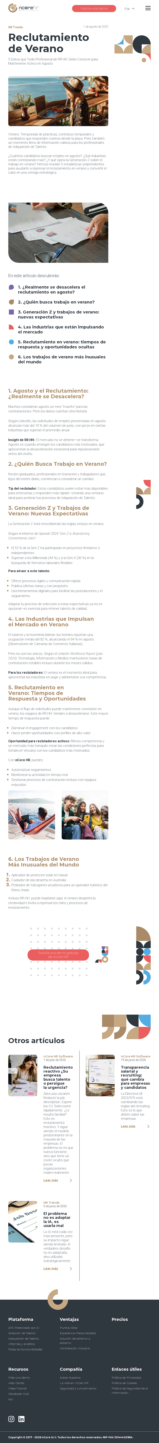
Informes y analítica (21, 1344)
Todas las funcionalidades (25, 1349)
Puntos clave (68, 1328)
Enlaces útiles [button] (127, 1369)
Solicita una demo (94, 8)
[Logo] (23, 11)
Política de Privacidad (126, 1377)
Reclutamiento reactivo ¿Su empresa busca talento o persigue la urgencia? (58, 1077)
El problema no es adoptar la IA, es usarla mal (57, 1219)
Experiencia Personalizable (78, 1333)
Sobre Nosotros (70, 1377)
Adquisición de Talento (23, 1338)
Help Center (16, 1383)
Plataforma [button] (20, 1319)
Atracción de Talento (22, 1333)
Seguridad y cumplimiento (78, 1388)
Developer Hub (18, 1394)
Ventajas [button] (69, 1319)
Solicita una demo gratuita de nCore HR (58, 955)
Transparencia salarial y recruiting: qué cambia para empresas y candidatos (135, 1077)
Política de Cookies (124, 1383)
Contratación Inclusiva (75, 1348)
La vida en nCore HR (74, 1383)
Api (10, 1399)
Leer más (50, 1180)
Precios (120, 1319)
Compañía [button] (71, 1369)
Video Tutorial (17, 1388)
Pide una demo (19, 1377)
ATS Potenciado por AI (23, 1328)
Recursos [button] (18, 1369)
